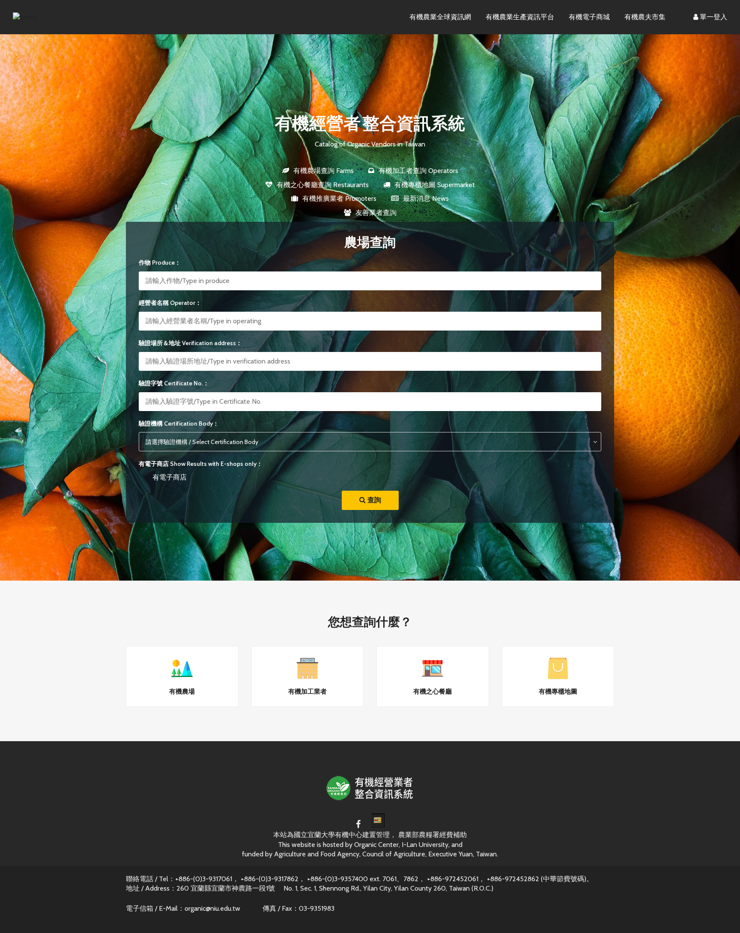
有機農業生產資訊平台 (520, 17)
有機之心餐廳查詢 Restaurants (323, 185)
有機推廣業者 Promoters (339, 198)
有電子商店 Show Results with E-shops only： (201, 464)
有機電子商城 (589, 17)
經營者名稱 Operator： (170, 303)
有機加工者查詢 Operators (418, 171)
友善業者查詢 (376, 213)
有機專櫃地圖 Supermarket (434, 185)
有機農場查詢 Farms (323, 171)
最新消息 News (426, 198)
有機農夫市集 (644, 17)
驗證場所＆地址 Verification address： (190, 343)
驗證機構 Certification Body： (179, 423)
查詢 (373, 500)
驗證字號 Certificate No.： (174, 383)
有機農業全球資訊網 (440, 17)
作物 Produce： (160, 262)
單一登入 (712, 17)
